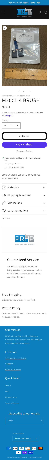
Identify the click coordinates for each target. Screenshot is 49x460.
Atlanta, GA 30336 (13, 369)
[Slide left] (19, 91)
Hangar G (9, 363)
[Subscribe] (41, 421)
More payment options (24, 151)
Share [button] (7, 218)
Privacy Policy (11, 397)
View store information (14, 167)
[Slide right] (30, 91)
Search (8, 385)
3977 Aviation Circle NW (15, 358)
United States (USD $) (23, 438)
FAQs (7, 391)
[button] (3, 12)
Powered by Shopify (36, 457)
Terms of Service (12, 403)
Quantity (5, 120)
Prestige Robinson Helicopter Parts (21, 457)
